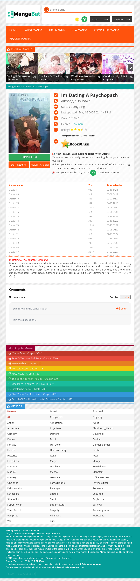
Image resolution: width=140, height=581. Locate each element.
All (8, 417)
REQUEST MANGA (20, 38)
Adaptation (56, 422)
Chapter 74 (14, 220)
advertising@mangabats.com (69, 567)
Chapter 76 (14, 212)
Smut (53, 499)
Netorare (55, 477)
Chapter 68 (14, 247)
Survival (97, 504)
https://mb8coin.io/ (26, 574)
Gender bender (101, 444)
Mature (11, 472)
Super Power (14, 504)
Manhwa (55, 466)
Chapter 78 (14, 203)
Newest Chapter (40, 164)
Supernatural (57, 504)
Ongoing (97, 417)
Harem (11, 450)
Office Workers (101, 477)
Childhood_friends (103, 428)
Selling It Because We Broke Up (20, 76)
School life (13, 493)
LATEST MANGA (33, 30)
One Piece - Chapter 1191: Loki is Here (33, 383)
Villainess (55, 515)
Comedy (12, 433)
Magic (53, 461)
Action (11, 422)
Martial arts (99, 466)
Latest (53, 411)
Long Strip (13, 461)
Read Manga (28, 533)
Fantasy (11, 444)
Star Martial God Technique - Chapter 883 (34, 394)
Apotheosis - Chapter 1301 (26, 373)
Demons (54, 433)
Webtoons (98, 515)
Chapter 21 (12, 79)
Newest (11, 411)
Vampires (12, 515)
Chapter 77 (14, 207)
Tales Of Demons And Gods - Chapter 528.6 (35, 358)
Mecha (54, 472)
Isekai (53, 455)
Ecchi (53, 439)
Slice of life (13, 499)
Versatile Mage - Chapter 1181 (28, 368)
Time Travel (14, 510)
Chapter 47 (44, 79)
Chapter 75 (14, 216)
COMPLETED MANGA (106, 30)
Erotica (97, 439)
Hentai (96, 450)
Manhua (12, 466)
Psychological (100, 482)
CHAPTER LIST (29, 157)
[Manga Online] (23, 14)
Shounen (77, 124)
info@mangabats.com (91, 564)
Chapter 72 (14, 229)
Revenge (55, 488)
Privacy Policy (13, 530)
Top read (98, 411)
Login (95, 19)
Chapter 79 (14, 198)
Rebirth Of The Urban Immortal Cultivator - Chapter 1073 (42, 399)
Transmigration (101, 510)
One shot (12, 482)
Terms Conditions (30, 530)
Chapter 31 (108, 79)
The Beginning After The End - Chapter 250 (35, 378)
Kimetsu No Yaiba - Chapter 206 (29, 389)
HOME (13, 30)
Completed (56, 417)
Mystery (11, 477)
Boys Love (55, 428)
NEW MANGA (79, 30)
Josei (95, 455)
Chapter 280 (77, 79)
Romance (98, 488)
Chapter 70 (14, 238)
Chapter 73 (14, 225)
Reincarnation (15, 488)
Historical (12, 455)
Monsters (98, 472)
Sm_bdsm (98, 499)
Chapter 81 (14, 189)
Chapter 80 (14, 194)
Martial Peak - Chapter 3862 (27, 353)
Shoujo (54, 493)
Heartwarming (58, 450)
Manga (97, 461)
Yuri (52, 521)
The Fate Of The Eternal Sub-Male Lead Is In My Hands (52, 76)
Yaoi (9, 521)
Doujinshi (98, 433)
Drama (11, 439)
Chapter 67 (14, 251)
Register (118, 19)
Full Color (55, 444)
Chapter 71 (14, 234)
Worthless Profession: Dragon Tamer (84, 76)
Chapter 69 (14, 243)
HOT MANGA (57, 30)
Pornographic (57, 482)
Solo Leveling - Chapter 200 (26, 363)
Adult (96, 422)
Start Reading (18, 164)
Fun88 (11, 574)
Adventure (13, 428)
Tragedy (54, 510)
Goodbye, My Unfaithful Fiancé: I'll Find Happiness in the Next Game (116, 76)
